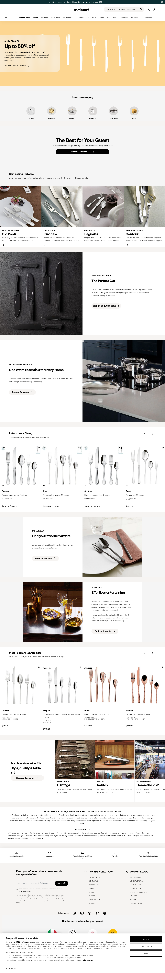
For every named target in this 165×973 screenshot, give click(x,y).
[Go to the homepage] (82, 10)
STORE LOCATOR (94, 899)
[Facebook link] (89, 913)
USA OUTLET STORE (136, 881)
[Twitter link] (97, 913)
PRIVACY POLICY (135, 885)
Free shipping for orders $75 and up (82, 857)
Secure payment (49, 856)
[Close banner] (162, 2)
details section (86, 960)
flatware (66, 815)
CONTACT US (93, 881)
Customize (145, 946)
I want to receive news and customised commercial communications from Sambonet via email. (40, 890)
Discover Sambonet (80, 151)
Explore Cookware (20, 392)
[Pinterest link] (105, 913)
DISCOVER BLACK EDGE (104, 305)
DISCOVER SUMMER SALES (15, 65)
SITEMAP (133, 899)
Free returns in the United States (148, 856)
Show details (11, 968)
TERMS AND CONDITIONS (138, 892)
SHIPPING (92, 888)
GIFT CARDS (93, 903)
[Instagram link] (74, 913)
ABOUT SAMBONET (136, 877)
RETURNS (92, 896)
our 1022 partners (20, 942)
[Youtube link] (82, 913)
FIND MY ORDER (94, 877)
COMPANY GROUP (136, 903)
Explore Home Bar (103, 631)
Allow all (146, 939)
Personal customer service (16, 856)
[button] (81, 18)
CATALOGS (133, 896)
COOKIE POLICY (135, 888)
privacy (18, 903)
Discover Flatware (43, 558)
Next (152, 433)
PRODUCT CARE (94, 885)
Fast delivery (115, 856)
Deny (146, 953)
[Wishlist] (38, 448)
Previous (145, 433)
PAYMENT (92, 892)
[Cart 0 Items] (159, 9)
